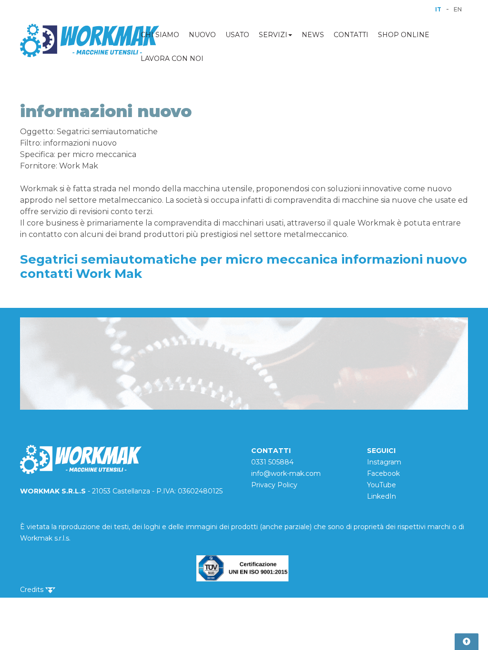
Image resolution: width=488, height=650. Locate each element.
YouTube (381, 485)
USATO (237, 34)
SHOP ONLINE (403, 34)
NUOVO (202, 34)
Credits (32, 589)
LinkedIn (381, 496)
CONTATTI (351, 34)
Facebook (383, 473)
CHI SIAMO (160, 34)
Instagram (384, 462)
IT (438, 9)
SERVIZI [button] (273, 34)
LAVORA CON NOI (172, 58)
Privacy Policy (274, 485)
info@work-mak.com (286, 473)
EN (458, 9)
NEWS (313, 34)
